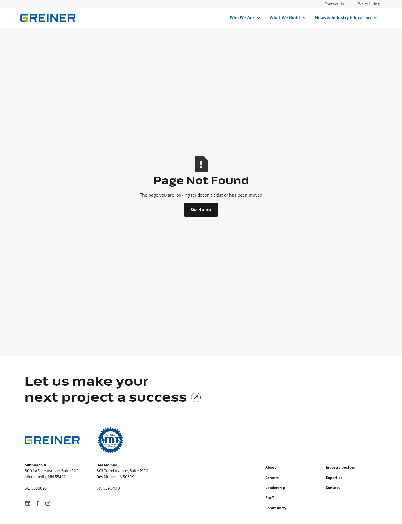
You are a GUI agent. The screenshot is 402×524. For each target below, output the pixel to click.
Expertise (334, 477)
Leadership (275, 487)
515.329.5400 (108, 488)
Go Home (201, 209)
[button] (245, 17)
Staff (269, 498)
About (270, 467)
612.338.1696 (36, 488)
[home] (47, 18)
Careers (272, 477)
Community (275, 508)
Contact (333, 487)
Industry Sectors (340, 467)
